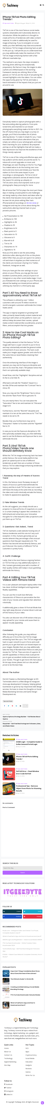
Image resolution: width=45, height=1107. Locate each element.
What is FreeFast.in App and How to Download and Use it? (22, 936)
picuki (22, 1036)
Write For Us (30, 1075)
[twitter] (25, 911)
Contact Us (8, 1055)
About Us (7, 1052)
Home (6, 1048)
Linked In (9, 1094)
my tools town (29, 1036)
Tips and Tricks (9, 23)
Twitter (9, 1088)
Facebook (8, 1084)
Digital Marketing (10, 1062)
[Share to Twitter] (8, 706)
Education (29, 1062)
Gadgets (29, 1065)
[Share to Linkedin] (16, 706)
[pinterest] (25, 916)
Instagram (9, 1091)
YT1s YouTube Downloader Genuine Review (25, 995)
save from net (9, 1038)
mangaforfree (20, 1038)
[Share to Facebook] (4, 706)
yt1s (37, 1036)
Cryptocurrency (31, 1055)
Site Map (7, 1065)
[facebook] (4, 916)
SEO (27, 1048)
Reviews (29, 1068)
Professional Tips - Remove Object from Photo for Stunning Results (28, 788)
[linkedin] (4, 911)
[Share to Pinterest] (12, 706)
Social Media (30, 1058)
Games (28, 1072)
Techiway (18, 1102)
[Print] (20, 706)
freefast (16, 1036)
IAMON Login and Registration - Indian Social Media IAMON (22, 940)
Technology (8, 1058)
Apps (27, 1052)
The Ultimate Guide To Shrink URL (22, 979)
